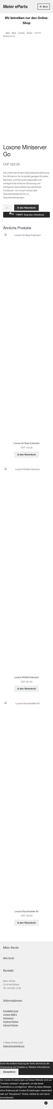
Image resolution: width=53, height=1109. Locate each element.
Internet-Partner (10, 1025)
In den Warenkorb (26, 207)
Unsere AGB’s (10, 1014)
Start (8, 32)
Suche (26, 1104)
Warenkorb (40, 1102)
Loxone (21, 32)
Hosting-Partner (10, 1021)
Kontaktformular (10, 1011)
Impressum (8, 1018)
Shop (14, 32)
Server (29, 32)
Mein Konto (8, 957)
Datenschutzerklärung (13, 1046)
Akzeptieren (9, 1071)
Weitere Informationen (39, 1067)
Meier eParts (15, 6)
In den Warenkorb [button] (26, 454)
